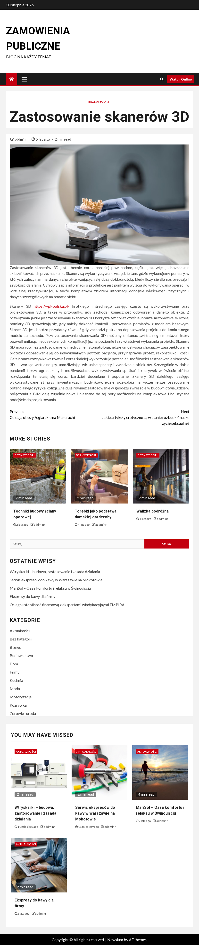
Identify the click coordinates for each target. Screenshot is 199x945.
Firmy (14, 672)
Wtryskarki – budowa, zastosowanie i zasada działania (55, 571)
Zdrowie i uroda (23, 713)
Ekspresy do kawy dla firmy (32, 596)
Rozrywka (18, 705)
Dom (14, 663)
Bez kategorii (98, 101)
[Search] (162, 79)
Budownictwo (21, 655)
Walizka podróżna (152, 511)
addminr (21, 139)
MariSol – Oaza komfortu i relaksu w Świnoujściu (50, 588)
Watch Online (181, 79)
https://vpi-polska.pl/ (51, 306)
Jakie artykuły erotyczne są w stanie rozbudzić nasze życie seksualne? (145, 417)
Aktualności (20, 630)
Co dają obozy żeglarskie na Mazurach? (42, 414)
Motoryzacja (21, 696)
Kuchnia (16, 680)
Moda (15, 688)
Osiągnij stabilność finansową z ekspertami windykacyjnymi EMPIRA (67, 604)
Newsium (115, 939)
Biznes (15, 647)
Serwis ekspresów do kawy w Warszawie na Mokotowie (56, 579)
